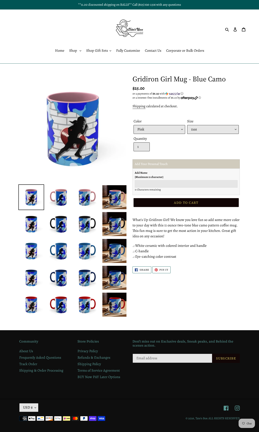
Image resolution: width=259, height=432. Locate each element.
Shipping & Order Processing (41, 370)
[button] (158, 94)
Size (190, 121)
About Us (26, 351)
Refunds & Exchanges (93, 357)
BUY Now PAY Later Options (98, 376)
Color (138, 121)
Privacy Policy (87, 351)
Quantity (140, 138)
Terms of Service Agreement (98, 370)
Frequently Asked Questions (40, 357)
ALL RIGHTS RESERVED (224, 418)
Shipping (139, 106)
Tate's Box (201, 418)
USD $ (28, 407)
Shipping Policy (89, 364)
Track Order (28, 364)
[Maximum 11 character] (149, 175)
